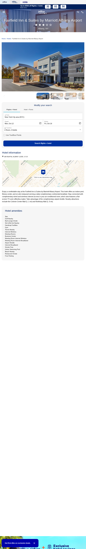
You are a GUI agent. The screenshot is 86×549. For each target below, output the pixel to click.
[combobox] (43, 117)
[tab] (11, 109)
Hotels (9, 38)
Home (4, 38)
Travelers (8, 128)
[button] (81, 67)
